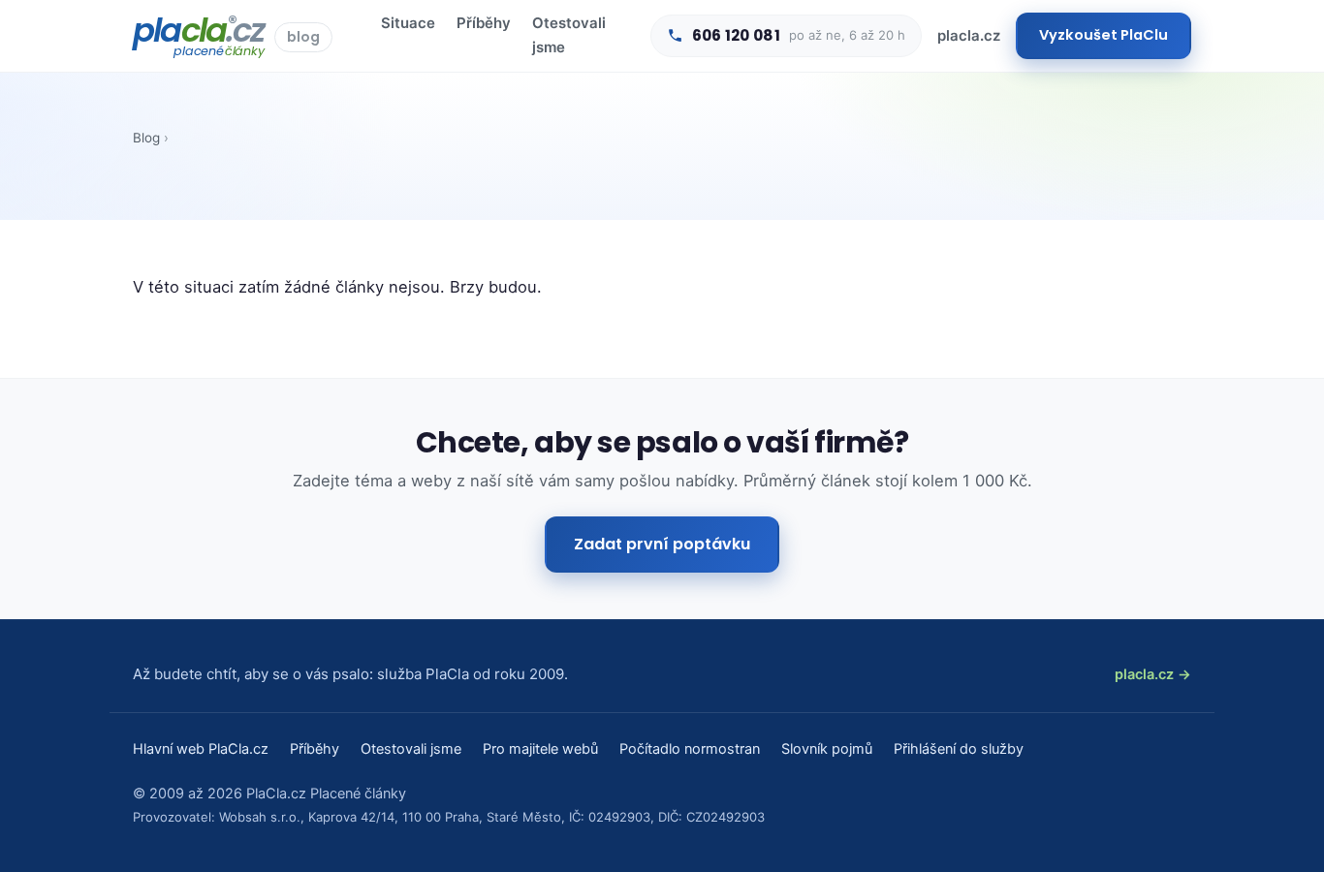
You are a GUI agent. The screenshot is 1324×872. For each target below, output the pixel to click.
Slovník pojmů (826, 749)
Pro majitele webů (540, 749)
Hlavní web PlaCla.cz (200, 749)
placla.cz (968, 35)
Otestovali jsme (569, 35)
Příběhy (484, 23)
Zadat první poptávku (662, 544)
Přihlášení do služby (959, 749)
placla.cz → (1153, 674)
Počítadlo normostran (689, 749)
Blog (146, 137)
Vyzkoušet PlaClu (1103, 35)
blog (303, 37)
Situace (408, 23)
